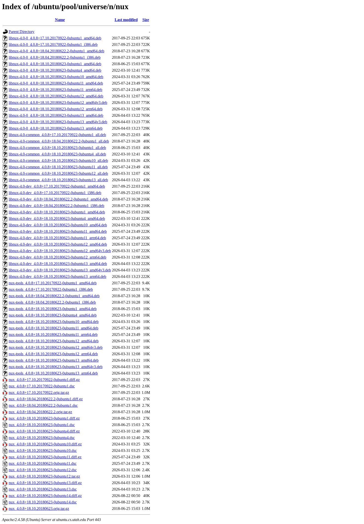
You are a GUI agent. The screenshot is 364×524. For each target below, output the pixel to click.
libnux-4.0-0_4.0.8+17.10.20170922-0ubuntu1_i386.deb (53, 44)
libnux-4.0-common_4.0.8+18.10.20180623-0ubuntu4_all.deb (57, 154)
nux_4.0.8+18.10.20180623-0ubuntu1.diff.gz (44, 418)
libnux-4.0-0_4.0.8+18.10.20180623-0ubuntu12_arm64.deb (56, 109)
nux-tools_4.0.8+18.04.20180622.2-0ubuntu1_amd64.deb (54, 296)
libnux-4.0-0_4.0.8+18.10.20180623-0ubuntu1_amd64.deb (55, 64)
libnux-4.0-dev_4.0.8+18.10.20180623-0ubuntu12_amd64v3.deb (60, 251)
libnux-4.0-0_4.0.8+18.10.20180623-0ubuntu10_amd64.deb (56, 77)
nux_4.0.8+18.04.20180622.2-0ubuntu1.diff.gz (46, 399)
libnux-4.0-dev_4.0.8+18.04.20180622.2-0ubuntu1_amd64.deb (58, 199)
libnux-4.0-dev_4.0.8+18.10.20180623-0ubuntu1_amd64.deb (57, 212)
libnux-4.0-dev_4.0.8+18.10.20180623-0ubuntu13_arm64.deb (57, 276)
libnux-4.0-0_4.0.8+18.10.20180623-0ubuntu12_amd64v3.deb (58, 102)
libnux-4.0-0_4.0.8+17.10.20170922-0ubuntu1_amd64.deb (55, 38)
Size (145, 20)
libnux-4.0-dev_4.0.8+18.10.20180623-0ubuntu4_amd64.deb (57, 218)
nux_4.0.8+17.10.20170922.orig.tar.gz (39, 392)
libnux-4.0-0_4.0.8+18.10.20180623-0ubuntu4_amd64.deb (55, 70)
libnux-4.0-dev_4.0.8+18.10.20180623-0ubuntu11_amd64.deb (58, 231)
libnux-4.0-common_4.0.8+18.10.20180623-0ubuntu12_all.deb (58, 173)
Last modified (126, 20)
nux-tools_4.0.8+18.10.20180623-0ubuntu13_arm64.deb (53, 373)
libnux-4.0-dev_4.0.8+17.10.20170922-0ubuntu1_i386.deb (55, 193)
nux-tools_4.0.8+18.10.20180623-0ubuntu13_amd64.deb (54, 360)
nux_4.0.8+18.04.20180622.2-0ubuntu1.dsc (43, 405)
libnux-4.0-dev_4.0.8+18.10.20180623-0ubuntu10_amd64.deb (58, 225)
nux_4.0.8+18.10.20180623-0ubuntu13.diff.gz (45, 483)
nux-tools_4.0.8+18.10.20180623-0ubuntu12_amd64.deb (54, 341)
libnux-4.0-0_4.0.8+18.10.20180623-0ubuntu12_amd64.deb (56, 96)
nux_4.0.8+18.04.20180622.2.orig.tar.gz (40, 412)
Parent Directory (21, 31)
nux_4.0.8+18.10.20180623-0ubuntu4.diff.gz (44, 431)
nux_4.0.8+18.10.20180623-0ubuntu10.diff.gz (45, 444)
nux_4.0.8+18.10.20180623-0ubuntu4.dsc (42, 438)
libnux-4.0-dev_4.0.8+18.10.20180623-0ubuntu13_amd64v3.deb (60, 270)
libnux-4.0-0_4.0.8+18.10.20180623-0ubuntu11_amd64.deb (56, 83)
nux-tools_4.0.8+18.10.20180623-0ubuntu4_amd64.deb (53, 315)
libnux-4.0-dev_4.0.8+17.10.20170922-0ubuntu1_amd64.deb (57, 186)
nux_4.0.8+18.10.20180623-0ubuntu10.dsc (43, 450)
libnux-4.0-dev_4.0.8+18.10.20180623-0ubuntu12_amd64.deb (58, 244)
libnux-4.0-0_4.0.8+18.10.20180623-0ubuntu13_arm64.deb (56, 128)
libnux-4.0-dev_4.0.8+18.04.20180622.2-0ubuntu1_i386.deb (56, 206)
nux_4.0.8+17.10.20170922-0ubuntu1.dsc (42, 386)
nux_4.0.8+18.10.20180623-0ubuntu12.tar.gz (44, 476)
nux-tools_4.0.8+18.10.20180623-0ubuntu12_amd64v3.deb (56, 347)
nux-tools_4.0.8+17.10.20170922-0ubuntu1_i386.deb (51, 289)
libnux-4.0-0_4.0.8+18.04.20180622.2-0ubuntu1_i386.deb (55, 57)
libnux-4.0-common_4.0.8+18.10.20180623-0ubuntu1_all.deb (57, 148)
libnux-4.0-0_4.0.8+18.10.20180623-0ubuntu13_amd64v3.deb (58, 122)
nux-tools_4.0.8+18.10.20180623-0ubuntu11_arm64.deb (53, 334)
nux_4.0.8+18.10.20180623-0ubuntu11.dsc (43, 463)
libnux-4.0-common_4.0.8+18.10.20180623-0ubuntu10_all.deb (58, 160)
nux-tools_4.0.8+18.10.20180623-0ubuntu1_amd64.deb (53, 309)
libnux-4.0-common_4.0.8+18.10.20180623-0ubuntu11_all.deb (58, 167)
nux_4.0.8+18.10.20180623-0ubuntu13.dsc (43, 489)
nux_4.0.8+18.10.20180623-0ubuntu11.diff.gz (45, 457)
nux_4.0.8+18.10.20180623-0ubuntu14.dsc (43, 502)
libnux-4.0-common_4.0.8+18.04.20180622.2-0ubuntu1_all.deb (59, 141)
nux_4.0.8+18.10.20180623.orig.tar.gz (39, 508)
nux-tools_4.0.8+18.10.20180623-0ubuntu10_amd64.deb (54, 322)
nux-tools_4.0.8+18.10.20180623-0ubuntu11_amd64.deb (53, 328)
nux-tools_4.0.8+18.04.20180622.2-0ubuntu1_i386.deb (52, 302)
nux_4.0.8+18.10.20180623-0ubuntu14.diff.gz (45, 496)
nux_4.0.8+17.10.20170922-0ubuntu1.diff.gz (44, 380)
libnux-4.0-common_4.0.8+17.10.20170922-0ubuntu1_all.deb (57, 135)
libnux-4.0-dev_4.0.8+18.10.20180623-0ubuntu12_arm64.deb (57, 257)
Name (60, 20)
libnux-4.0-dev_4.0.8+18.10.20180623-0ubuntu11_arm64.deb (57, 238)
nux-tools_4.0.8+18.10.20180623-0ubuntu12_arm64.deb (53, 354)
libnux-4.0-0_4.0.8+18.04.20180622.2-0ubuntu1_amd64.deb (56, 51)
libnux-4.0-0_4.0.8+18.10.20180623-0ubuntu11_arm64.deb (55, 89)
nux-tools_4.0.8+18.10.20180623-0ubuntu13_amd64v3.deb (56, 367)
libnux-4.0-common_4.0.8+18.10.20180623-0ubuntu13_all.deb (58, 180)
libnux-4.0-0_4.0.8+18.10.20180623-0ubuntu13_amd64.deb (56, 115)
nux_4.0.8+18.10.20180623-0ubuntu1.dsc (42, 425)
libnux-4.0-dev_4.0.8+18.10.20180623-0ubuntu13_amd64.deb (58, 264)
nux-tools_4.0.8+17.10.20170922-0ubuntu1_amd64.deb (53, 283)
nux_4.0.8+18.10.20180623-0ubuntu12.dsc (43, 470)
